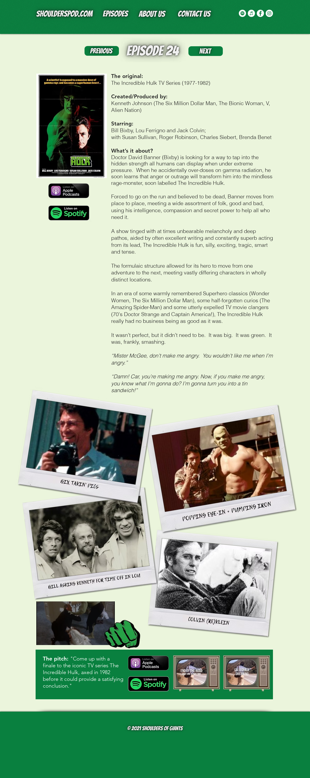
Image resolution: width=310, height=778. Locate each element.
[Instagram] (269, 13)
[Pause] (42, 638)
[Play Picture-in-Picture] (100, 638)
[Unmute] (51, 638)
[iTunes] (251, 13)
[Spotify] (242, 13)
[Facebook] (260, 13)
